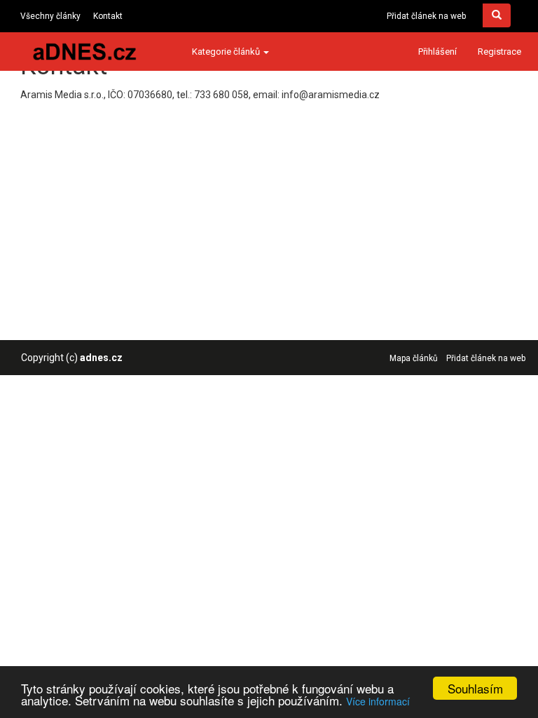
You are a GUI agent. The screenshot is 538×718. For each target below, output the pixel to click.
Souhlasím (475, 688)
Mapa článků (413, 358)
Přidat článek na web (426, 16)
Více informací (378, 701)
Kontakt (108, 16)
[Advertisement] (265, 200)
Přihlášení (437, 51)
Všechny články (50, 16)
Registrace (499, 51)
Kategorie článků (227, 51)
